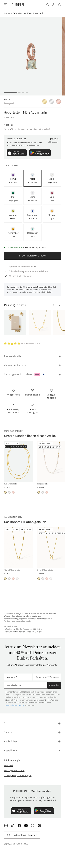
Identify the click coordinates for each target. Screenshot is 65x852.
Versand (8, 765)
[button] (47, 4)
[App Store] (21, 810)
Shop (7, 723)
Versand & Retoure (15, 365)
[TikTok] (13, 826)
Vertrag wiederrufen (14, 770)
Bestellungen (11, 750)
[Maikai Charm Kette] (18, 547)
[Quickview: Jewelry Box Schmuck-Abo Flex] (15, 322)
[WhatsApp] (33, 826)
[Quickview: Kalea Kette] (40, 322)
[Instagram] (6, 826)
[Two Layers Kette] (18, 461)
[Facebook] (19, 826)
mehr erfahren (40, 271)
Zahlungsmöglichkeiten (18, 374)
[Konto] (53, 4)
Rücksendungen (12, 760)
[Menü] (5, 5)
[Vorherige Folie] (53, 305)
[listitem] (13, 178)
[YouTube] (26, 826)
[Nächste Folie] (59, 305)
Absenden (54, 685)
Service (8, 732)
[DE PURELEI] (18, 4)
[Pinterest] (39, 826)
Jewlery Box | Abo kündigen (18, 775)
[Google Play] (44, 810)
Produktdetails (12, 356)
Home (7, 13)
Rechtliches (11, 741)
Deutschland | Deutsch (24, 835)
